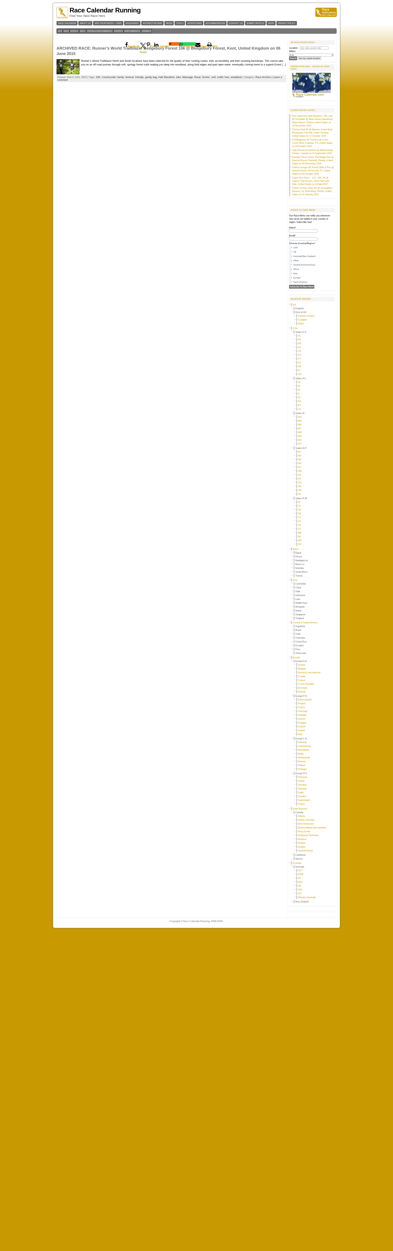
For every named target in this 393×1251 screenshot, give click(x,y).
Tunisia (298, 575)
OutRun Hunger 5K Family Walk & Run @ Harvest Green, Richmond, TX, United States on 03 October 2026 (313, 170)
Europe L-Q (301, 738)
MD (300, 420)
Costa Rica (301, 641)
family (120, 77)
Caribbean (300, 855)
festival (129, 77)
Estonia (301, 691)
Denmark (302, 687)
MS (300, 440)
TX (299, 517)
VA (299, 525)
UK (294, 304)
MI (299, 428)
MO (300, 436)
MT (299, 443)
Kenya (298, 556)
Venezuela (300, 653)
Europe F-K (301, 696)
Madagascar (301, 560)
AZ (299, 347)
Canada (299, 812)
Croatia (301, 676)
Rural (197, 77)
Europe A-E (301, 661)
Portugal (302, 769)
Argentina (300, 626)
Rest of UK (300, 312)
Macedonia (303, 750)
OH (300, 482)
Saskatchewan (305, 850)
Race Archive (263, 77)
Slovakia (302, 784)
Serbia (301, 781)
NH (299, 463)
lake (178, 77)
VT (299, 529)
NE (299, 459)
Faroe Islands (305, 699)
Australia (299, 866)
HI (299, 382)
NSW (300, 874)
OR (300, 490)
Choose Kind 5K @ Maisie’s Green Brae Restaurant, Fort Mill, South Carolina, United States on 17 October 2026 (312, 132)
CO (300, 355)
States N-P (300, 448)
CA (299, 351)
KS (299, 401)
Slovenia (302, 788)
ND (299, 455)
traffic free (223, 77)
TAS (300, 889)
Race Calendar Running (105, 10)
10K (98, 77)
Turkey (301, 804)
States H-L (300, 378)
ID (299, 389)
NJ (299, 467)
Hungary (302, 722)
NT (299, 878)
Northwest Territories (308, 835)
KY (299, 405)
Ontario (301, 843)
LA (299, 409)
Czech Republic (306, 684)
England (299, 308)
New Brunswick (306, 823)
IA (299, 386)
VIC (300, 893)
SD (299, 509)
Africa (296, 549)
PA (299, 494)
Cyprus (301, 680)
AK (299, 339)
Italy (300, 734)
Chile (297, 634)
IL (299, 393)
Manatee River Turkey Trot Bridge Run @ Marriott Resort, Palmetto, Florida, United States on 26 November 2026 (312, 160)
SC (299, 505)
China (298, 587)
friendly (139, 77)
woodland (236, 77)
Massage (187, 77)
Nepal (298, 610)
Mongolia (299, 606)
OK (299, 486)
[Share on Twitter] (143, 44)
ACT (300, 870)
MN (300, 432)
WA (300, 532)
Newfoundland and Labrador (312, 827)
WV (300, 540)
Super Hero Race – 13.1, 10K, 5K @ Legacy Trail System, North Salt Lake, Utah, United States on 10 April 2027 (311, 180)
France (301, 707)
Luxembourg (304, 746)
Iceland (301, 726)
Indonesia (300, 595)
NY (299, 478)
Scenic (206, 77)
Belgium (302, 668)
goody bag (151, 77)
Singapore (300, 614)
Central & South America (305, 622)
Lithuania (302, 742)
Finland (301, 703)
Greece (301, 718)
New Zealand (302, 901)
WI (299, 536)
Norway (302, 761)
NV (299, 474)
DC (299, 362)
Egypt (298, 552)
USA (295, 328)
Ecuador (299, 645)
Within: (292, 51)
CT (299, 358)
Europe (296, 657)
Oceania (297, 863)
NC (299, 451)
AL (299, 335)
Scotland (302, 319)
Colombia (300, 637)
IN (299, 397)
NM (300, 471)
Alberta (301, 816)
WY (300, 544)
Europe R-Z (301, 773)
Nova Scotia (304, 831)
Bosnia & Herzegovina (309, 672)
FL (299, 370)
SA (299, 885)
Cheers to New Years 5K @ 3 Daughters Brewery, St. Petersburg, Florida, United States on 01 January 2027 (312, 191)
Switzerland (304, 800)
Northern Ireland (306, 316)
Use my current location (309, 58)
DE (299, 366)
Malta (301, 753)
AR (299, 343)
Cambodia (300, 583)
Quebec (302, 846)
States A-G (300, 332)
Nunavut (302, 839)
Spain (301, 792)
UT (299, 521)
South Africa (301, 572)
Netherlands (304, 757)
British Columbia (306, 820)
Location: (293, 48)
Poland (301, 765)
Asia (295, 580)
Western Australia (307, 897)
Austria (301, 664)
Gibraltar (302, 715)
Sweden (302, 796)
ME (300, 424)
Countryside (109, 77)
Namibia (299, 568)
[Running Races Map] (311, 97)
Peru (297, 649)
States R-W (301, 498)
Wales (301, 323)
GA (299, 374)
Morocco (299, 564)
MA (300, 417)
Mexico (299, 858)
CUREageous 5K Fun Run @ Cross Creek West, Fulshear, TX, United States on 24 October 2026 (312, 142)
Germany (302, 711)
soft (213, 77)
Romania (302, 777)
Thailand (299, 618)
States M (299, 413)
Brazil (298, 630)
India (297, 591)
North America (300, 808)
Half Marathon (166, 77)
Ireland (301, 730)
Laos (297, 599)
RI (299, 502)
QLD (300, 882)
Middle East (301, 603)
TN (299, 513)
